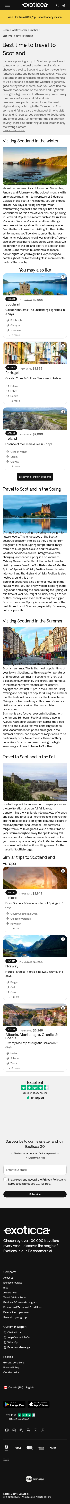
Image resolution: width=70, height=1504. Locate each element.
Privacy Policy (51, 1179)
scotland (34, 30)
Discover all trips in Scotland (35, 476)
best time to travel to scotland (18, 36)
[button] (35, 1194)
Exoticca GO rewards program (20, 1302)
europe (6, 30)
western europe (19, 30)
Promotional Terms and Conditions (22, 1307)
